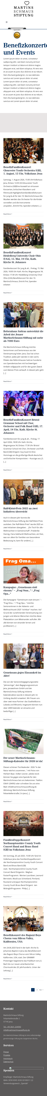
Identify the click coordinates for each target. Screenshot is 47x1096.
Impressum (8, 1058)
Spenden (17, 30)
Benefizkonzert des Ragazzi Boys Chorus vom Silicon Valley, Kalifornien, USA (22, 938)
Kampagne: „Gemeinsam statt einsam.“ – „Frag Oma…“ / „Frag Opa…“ (21, 590)
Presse (6, 1052)
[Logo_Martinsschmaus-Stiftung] (23, 2)
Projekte (6, 1055)
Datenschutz (8, 1061)
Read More (7, 214)
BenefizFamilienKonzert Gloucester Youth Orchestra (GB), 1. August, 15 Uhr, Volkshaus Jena (22, 170)
